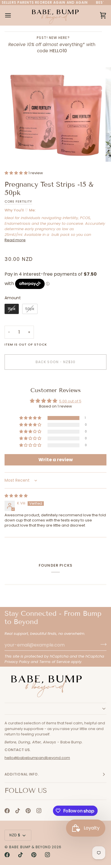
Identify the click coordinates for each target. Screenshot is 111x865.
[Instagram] (39, 810)
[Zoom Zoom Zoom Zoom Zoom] (55, 114)
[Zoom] (19, 151)
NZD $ (14, 835)
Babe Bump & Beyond (29, 847)
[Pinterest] (28, 810)
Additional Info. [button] (22, 774)
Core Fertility (18, 201)
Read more (15, 240)
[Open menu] (13, 15)
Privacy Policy (17, 661)
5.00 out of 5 (70, 401)
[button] (16, 173)
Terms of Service (54, 661)
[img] (16, 495)
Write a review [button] (55, 459)
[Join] (101, 644)
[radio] (12, 309)
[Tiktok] (17, 810)
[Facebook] (7, 810)
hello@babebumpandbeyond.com (37, 757)
